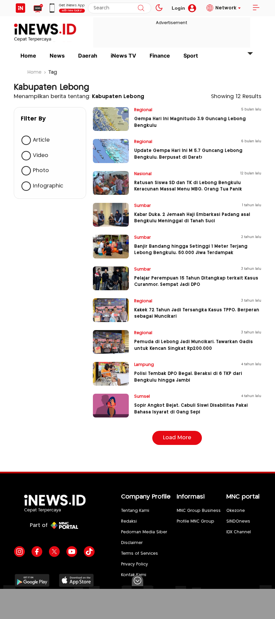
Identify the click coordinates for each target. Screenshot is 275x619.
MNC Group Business (199, 511)
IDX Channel (238, 532)
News (57, 55)
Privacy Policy (134, 564)
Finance (160, 55)
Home (28, 55)
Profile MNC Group (195, 521)
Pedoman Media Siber (144, 532)
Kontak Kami (133, 575)
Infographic (48, 185)
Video (40, 155)
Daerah (87, 55)
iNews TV (123, 55)
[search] (141, 8)
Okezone (235, 511)
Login (178, 8)
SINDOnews (238, 521)
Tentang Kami (135, 511)
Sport (190, 55)
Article (41, 140)
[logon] (20, 8)
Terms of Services (139, 553)
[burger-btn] (256, 8)
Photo (41, 170)
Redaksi (129, 521)
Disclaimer (132, 543)
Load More (177, 437)
